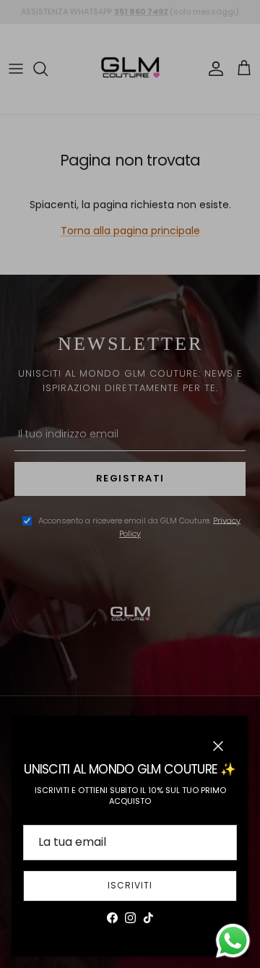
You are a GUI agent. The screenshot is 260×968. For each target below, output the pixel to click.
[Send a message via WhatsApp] (233, 941)
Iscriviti (130, 885)
